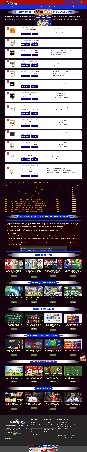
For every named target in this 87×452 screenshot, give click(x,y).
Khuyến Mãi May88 (25, 34)
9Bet (23, 165)
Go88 (21, 437)
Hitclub (10, 438)
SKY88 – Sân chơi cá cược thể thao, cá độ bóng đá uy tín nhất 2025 (53, 325)
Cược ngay (34, 34)
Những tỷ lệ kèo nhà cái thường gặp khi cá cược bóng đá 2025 (34, 298)
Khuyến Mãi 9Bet (25, 176)
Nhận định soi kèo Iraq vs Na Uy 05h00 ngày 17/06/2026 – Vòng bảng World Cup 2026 (53, 271)
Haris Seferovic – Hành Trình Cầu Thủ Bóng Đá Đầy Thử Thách (73, 404)
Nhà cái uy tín (30, 6)
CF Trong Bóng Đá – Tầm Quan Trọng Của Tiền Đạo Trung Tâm (72, 377)
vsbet (22, 27)
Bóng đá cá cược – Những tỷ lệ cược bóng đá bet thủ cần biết (14, 298)
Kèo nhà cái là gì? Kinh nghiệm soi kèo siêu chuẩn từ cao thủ (73, 298)
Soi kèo (73, 6)
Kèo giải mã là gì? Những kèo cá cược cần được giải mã (53, 298)
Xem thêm (34, 277)
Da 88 (6, 438)
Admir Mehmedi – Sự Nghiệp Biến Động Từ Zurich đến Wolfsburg (53, 405)
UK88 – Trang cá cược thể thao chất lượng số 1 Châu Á (14, 325)
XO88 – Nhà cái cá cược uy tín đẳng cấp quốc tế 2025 (33, 325)
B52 (24, 437)
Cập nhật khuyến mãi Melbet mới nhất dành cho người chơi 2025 (14, 351)
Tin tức (78, 6)
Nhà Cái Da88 (24, 153)
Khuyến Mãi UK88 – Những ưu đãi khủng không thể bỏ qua (33, 351)
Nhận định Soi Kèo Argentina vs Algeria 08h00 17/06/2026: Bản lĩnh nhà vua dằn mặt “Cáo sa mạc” (34, 272)
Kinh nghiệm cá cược (63, 6)
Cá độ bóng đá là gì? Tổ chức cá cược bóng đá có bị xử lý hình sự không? (14, 405)
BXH (24, 6)
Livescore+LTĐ (18, 6)
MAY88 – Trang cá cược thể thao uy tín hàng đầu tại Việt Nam (73, 325)
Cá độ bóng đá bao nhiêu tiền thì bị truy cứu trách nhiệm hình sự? (14, 377)
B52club (17, 437)
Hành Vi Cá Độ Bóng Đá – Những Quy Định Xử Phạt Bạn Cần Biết (34, 377)
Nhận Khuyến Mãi (25, 44)
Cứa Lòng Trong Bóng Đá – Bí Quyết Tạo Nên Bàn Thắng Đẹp (53, 377)
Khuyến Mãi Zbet (25, 86)
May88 (22, 92)
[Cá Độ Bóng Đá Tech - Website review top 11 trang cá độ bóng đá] (11, 2)
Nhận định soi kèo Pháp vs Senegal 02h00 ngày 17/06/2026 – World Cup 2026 (73, 271)
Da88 (13, 437)
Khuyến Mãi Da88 (25, 159)
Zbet (23, 82)
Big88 (27, 437)
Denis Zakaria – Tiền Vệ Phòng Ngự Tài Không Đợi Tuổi (33, 404)
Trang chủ (10, 6)
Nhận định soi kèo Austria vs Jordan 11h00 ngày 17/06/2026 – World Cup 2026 (14, 271)
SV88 (22, 50)
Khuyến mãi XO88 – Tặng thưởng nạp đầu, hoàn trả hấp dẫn (53, 351)
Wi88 (24, 142)
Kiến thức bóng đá (40, 6)
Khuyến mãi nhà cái (51, 6)
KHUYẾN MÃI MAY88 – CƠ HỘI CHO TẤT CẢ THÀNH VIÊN (72, 351)
